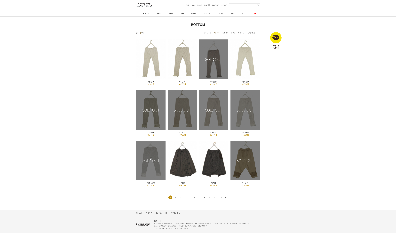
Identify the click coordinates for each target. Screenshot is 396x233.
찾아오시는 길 (176, 213)
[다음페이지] (221, 197)
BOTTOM (206, 13)
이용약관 (149, 213)
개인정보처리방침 (161, 213)
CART (206, 5)
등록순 (233, 32)
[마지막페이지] (226, 197)
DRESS (170, 13)
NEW (158, 13)
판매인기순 (207, 32)
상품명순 (241, 32)
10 (214, 197)
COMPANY (215, 5)
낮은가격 (217, 32)
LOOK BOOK (144, 13)
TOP (182, 13)
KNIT (233, 13)
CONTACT (224, 5)
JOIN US (199, 5)
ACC (243, 13)
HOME (187, 5)
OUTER (220, 13)
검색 (258, 5)
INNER (193, 13)
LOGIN (193, 5)
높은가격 (225, 32)
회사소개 (139, 213)
